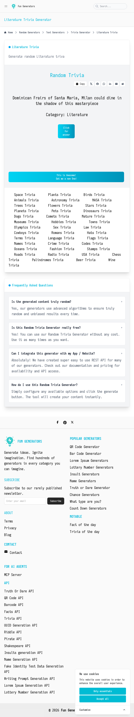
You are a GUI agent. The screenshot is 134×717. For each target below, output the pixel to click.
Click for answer (66, 131)
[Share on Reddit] (122, 84)
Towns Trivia (99, 221)
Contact (16, 552)
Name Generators (83, 481)
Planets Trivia (26, 210)
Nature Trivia (93, 216)
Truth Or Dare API (19, 591)
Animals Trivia (26, 200)
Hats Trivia (96, 232)
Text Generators (55, 32)
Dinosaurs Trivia (97, 210)
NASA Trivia (101, 200)
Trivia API (13, 618)
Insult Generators (84, 474)
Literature (77, 114)
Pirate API (13, 638)
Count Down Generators (88, 508)
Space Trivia (24, 194)
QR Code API (13, 597)
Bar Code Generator (85, 453)
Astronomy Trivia (65, 200)
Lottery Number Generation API (29, 692)
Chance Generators (84, 494)
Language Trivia (61, 238)
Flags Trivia (97, 238)
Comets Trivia (57, 216)
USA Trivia (90, 254)
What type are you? (85, 501)
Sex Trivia (62, 227)
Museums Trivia (26, 221)
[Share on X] (91, 84)
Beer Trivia (85, 259)
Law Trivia (92, 227)
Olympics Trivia (27, 227)
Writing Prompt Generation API (29, 678)
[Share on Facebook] (97, 84)
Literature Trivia (107, 32)
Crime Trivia (58, 243)
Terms (8, 521)
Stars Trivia (95, 205)
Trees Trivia (24, 205)
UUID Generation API (20, 625)
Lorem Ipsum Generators (89, 460)
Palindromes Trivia (47, 259)
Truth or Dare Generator (90, 487)
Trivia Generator (80, 32)
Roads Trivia (24, 254)
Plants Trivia (59, 194)
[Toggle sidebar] (5, 6)
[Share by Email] (116, 84)
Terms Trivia (24, 238)
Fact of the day (83, 524)
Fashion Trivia (62, 248)
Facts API (12, 611)
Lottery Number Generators (91, 467)
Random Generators (29, 32)
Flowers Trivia (60, 205)
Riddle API (13, 632)
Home (10, 32)
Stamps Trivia (98, 248)
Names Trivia (24, 243)
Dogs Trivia (23, 216)
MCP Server (13, 574)
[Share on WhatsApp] (104, 84)
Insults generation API (23, 652)
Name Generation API (20, 659)
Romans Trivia (62, 232)
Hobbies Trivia (63, 221)
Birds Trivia (94, 194)
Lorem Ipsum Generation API (27, 685)
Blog (7, 534)
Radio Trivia (58, 254)
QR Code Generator (84, 446)
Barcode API (13, 604)
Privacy (10, 528)
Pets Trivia (61, 210)
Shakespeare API (17, 645)
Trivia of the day (84, 531)
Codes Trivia (92, 243)
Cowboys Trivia (26, 232)
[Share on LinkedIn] (110, 84)
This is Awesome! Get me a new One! (66, 177)
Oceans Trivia (25, 248)
